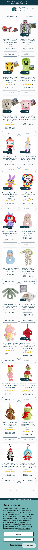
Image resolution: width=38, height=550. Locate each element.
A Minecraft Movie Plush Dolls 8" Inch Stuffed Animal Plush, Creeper (28, 78)
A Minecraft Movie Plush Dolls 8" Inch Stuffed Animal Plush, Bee (10, 78)
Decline (18, 539)
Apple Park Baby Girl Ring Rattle (28, 232)
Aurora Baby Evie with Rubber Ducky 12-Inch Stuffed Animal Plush (10, 345)
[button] (4, 9)
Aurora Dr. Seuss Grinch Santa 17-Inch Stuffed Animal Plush (28, 385)
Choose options (28, 281)
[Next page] (33, 490)
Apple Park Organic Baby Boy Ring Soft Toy (10, 269)
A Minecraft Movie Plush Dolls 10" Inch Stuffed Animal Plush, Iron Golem (28, 41)
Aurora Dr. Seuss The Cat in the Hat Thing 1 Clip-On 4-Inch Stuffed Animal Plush (28, 465)
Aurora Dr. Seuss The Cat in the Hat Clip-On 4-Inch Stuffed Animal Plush (10, 465)
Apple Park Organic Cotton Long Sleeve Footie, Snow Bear (28, 269)
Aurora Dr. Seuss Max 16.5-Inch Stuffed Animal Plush (10, 424)
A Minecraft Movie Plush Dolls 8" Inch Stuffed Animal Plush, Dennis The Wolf (10, 118)
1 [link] (4, 490)
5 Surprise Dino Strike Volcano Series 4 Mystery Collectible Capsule (10, 41)
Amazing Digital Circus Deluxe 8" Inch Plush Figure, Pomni (28, 194)
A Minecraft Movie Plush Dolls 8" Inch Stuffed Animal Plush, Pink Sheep (27, 117)
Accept (18, 534)
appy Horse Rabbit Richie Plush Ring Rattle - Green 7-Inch (10, 306)
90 (27, 490)
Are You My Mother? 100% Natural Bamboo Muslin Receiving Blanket (27, 306)
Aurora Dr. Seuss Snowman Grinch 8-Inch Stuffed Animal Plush (28, 425)
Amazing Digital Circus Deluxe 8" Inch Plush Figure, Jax (10, 194)
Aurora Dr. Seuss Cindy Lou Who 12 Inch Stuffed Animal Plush (10, 385)
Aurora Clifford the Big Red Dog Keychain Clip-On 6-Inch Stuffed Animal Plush (27, 346)
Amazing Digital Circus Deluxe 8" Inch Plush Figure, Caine (10, 158)
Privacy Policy (24, 529)
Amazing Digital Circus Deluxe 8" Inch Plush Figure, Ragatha (10, 233)
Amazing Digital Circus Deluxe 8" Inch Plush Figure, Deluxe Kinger (28, 158)
